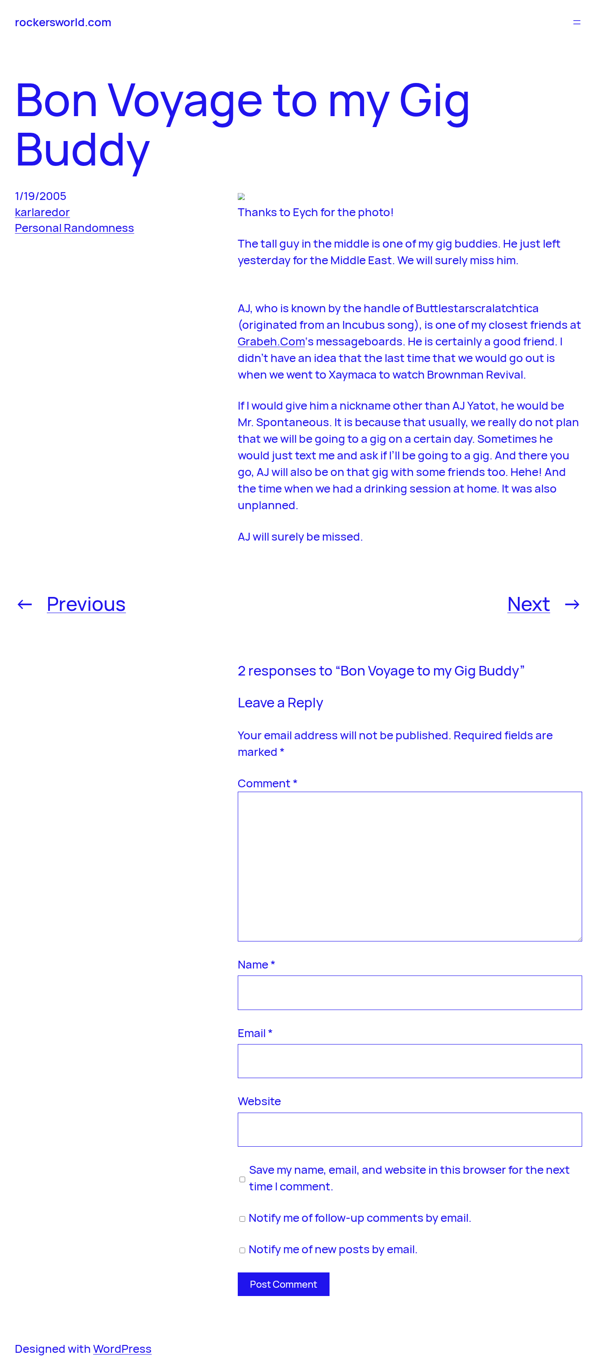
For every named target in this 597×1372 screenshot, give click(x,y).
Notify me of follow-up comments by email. (360, 1217)
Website (259, 1101)
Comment (268, 783)
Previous (86, 603)
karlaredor (42, 212)
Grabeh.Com (271, 341)
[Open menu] (577, 22)
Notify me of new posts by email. (333, 1249)
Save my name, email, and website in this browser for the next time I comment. (409, 1178)
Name (257, 964)
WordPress (122, 1348)
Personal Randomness (74, 227)
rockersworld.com (63, 22)
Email (255, 1033)
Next (528, 603)
